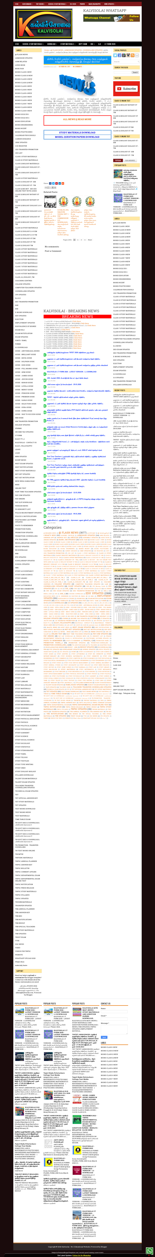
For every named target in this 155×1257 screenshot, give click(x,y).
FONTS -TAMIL (94, 601)
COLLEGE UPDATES (62, 584)
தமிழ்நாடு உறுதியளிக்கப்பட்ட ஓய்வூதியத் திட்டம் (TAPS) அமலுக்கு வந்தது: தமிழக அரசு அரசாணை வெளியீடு (126, 542)
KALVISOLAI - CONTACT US (83, 623)
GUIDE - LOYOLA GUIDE (51, 612)
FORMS (103, 601)
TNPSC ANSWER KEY (68, 702)
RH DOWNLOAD (103, 647)
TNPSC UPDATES (79, 709)
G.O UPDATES (73, 603)
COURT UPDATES (75, 586)
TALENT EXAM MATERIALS (103, 682)
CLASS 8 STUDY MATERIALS (76, 575)
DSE (56, 594)
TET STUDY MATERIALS (102, 689)
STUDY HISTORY (49, 667)
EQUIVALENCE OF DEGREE (66, 598)
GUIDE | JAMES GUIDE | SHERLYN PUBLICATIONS (89, 1097)
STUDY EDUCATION (103, 658)
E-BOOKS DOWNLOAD (76, 594)
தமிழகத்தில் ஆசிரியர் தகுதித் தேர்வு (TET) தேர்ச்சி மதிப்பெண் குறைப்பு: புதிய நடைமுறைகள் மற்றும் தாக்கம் (126, 455)
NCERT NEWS (65, 627)
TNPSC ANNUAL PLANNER (26, 861)
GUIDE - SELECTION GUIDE (68, 614)
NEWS (56, 632)
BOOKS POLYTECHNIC (101, 549)
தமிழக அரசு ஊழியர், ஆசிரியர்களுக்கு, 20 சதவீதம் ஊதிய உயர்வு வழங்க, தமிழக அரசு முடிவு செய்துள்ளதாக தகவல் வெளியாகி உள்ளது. (90, 218)
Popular (118, 160)
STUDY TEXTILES (68, 680)
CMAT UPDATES (94, 582)
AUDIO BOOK (105, 537)
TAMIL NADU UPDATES (75, 685)
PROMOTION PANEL (102, 640)
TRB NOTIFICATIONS (55, 714)
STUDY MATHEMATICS (86, 669)
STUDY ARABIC (49, 654)
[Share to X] (50, 187)
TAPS (109, 685)
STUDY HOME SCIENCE (64, 667)
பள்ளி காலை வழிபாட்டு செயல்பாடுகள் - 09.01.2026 (64, 514)
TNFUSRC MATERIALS (90, 700)
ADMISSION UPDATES (73, 50)
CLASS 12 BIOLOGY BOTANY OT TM (90, 562)
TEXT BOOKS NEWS (89, 691)
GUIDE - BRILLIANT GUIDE (25, 354)
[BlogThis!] (48, 187)
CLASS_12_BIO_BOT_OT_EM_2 (96, 577)
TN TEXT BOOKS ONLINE (62, 700)
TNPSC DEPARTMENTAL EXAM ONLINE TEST (90, 705)
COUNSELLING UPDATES (92, 50)
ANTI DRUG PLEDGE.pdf (59, 1141)
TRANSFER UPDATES (59, 711)
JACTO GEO (48, 620)
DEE (47, 591)
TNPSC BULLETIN (84, 702)
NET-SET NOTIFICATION (92, 629)
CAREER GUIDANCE (71, 551)
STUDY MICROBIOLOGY (75, 671)
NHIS (86, 632)
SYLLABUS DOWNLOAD (84, 682)
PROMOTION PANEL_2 (53, 643)
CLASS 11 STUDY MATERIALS (73, 557)
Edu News (117, 661)
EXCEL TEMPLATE (61, 601)
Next (90, 240)
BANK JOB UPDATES (67, 540)
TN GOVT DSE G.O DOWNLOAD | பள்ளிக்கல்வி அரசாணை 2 (62, 696)
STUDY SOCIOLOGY (67, 678)
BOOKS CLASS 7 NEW (23, 104)
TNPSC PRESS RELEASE (74, 707)
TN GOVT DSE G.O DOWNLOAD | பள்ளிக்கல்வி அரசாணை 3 (27, 835)
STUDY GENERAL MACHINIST (100, 663)
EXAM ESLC (81, 598)
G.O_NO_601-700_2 (64, 605)
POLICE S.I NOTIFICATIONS (74, 638)
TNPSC (116, 683)
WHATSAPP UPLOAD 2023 (91, 718)
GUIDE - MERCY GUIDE (67, 612)
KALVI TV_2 (47, 623)
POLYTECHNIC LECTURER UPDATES (97, 638)
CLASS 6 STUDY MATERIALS (102, 573)
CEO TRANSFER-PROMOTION (54, 553)
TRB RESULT (73, 714)
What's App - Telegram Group (124, 693)
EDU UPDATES (94, 593)
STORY (73, 652)
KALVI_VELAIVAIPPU (62, 623)
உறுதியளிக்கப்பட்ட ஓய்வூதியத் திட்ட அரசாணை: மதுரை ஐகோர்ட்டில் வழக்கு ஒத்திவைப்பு (76, 520)
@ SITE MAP (91, 533)
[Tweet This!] (53, 183)
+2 (114, 676)
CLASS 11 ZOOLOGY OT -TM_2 (68, 560)
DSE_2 (62, 594)
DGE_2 (106, 591)
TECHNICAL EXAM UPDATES (55, 689)
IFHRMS (65, 618)
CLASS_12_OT (103, 580)
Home (16, 4)
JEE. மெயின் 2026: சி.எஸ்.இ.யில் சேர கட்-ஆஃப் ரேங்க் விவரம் (67, 378)
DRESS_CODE (48, 594)
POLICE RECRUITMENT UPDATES (28, 513)
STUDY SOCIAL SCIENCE (51, 678)
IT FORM (93, 618)
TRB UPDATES (60, 716)
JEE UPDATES (98, 620)
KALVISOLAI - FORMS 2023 (60, 1159)
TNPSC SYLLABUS (62, 709)
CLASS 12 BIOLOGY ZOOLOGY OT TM (69, 566)
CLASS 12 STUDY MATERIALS (93, 566)
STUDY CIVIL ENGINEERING (26, 605)
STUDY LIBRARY (104, 667)
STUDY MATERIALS (68, 669)
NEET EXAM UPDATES (82, 627)
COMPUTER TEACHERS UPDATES (87, 584)
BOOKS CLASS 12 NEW (80, 542)
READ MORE (84, 119)
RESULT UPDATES (87, 647)
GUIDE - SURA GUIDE (86, 614)
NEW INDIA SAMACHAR (25, 481)
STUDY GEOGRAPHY (70, 665)
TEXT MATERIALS (103, 691)
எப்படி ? (104, 718)
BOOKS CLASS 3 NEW (23, 90)
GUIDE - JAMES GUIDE (70, 609)
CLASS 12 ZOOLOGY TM (67, 571)
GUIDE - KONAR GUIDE (102, 609)
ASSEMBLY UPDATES (90, 537)
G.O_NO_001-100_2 (88, 603)
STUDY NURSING (90, 671)
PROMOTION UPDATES (77, 643)
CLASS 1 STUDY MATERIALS (86, 553)
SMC (55, 652)
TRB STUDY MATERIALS (24, 930)
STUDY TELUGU (55, 680)
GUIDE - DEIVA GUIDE (56, 607)
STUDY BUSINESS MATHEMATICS (72, 656)
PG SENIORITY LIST (96, 636)
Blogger (29, 995)
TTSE (85, 716)
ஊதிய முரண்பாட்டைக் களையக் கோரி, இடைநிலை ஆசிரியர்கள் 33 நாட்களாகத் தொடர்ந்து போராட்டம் (126, 462)
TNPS (102, 700)
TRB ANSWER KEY (96, 711)
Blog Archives (130, 160)
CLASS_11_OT (75, 577)
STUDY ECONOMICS (89, 658)
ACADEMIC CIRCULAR (67, 535)
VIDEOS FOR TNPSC (56, 718)
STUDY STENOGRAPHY (97, 678)
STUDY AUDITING (62, 654)
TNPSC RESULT (91, 707)
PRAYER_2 (87, 640)
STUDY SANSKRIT (90, 676)
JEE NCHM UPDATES (84, 620)
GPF (74, 605)
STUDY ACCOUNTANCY (86, 652)
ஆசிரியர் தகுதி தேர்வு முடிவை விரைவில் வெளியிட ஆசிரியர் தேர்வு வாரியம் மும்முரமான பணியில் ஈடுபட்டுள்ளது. (28, 1099)
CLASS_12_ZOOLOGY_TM (76, 582)
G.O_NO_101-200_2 (103, 603)
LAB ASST (70, 625)
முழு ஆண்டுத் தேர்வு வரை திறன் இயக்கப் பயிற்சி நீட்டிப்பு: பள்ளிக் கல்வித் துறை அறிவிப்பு (76, 435)
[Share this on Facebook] (50, 183)
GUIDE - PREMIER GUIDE (102, 612)
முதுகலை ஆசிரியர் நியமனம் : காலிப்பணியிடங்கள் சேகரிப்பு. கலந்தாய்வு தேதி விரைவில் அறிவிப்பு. (79, 391)
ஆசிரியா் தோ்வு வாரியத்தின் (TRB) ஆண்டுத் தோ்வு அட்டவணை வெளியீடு (71, 473)
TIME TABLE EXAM (59, 694)
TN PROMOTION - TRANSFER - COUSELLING (27, 846)
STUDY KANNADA (80, 667)
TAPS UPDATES (51, 687)
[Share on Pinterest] (56, 183)
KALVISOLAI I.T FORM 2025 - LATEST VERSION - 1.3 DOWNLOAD (132, 197)
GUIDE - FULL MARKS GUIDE (26, 368)
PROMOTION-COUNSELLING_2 (56, 645)
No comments (77, 66)
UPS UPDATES (104, 716)
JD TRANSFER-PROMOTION (65, 620)
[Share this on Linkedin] (59, 183)
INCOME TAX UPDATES (79, 618)
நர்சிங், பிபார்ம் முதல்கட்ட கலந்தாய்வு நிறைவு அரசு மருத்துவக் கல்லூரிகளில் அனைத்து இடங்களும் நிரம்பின (77, 60)
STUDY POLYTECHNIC (58, 676)
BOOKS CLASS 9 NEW (74, 546)
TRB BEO (108, 711)
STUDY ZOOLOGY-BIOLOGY (25, 771)
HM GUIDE (71, 616)
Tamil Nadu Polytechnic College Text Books (25, 1145)
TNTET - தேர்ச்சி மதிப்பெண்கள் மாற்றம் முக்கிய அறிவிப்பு (66, 397)
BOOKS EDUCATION (50, 549)
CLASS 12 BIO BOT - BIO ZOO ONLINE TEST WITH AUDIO (26, 190)
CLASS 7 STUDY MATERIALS (55, 575)
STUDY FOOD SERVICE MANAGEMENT (76, 663)
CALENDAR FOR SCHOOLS (53, 551)
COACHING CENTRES (23, 281)
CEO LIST (71, 553)
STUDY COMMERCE (60, 658)
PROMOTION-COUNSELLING (99, 643)
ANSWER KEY (62, 537)
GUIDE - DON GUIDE (89, 607)
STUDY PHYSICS (92, 674)
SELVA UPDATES (104, 649)
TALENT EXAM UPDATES (54, 685)
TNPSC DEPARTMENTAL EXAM (58, 705)
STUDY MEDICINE (60, 671)
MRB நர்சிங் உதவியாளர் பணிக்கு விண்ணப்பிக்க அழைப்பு (65, 486)
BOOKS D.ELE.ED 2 (103, 546)
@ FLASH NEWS (57, 50)
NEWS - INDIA (65, 632)
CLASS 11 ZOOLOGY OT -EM (94, 557)
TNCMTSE (77, 700)
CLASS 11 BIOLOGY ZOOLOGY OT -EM (91, 555)
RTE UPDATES (54, 649)
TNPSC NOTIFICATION (53, 707)
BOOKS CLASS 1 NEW (97, 540)
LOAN (84, 625)
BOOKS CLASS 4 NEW (61, 544)
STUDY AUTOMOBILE (78, 654)
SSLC (115, 669)
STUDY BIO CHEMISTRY (95, 654)
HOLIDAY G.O (104, 616)
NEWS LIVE (78, 632)
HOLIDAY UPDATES (51, 618)
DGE (99, 591)
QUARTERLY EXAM (105, 645)
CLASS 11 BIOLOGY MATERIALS (66, 555)
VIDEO (46, 718)
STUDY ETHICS (56, 663)
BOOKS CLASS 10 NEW (24, 75)
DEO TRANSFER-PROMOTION (83, 591)
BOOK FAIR (83, 540)
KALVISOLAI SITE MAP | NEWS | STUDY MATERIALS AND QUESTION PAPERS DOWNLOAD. (90, 1013)
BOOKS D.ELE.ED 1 (89, 546)
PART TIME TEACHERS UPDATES (78, 634)
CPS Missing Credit (98, 586)
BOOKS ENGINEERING (68, 549)
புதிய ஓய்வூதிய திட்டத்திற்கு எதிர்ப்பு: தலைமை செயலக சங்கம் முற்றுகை (70, 507)
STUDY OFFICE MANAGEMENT (53, 674)
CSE (61, 588)
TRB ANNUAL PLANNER (78, 711)
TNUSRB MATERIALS (98, 709)
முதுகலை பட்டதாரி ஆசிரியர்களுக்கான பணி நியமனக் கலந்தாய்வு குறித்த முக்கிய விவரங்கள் (77, 365)
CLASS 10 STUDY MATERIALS (26, 160)
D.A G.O (98, 588)
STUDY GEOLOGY (85, 665)
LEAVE (78, 625)
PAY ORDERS (49, 636)
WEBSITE (68, 718)
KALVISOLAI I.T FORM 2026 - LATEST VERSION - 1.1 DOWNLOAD (71, 372)
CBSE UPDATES (85, 551)
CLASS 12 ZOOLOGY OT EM (94, 568)
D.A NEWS (107, 588)
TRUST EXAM (75, 716)
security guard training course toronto (91, 1252)
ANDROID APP (49, 537)
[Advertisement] (77, 163)
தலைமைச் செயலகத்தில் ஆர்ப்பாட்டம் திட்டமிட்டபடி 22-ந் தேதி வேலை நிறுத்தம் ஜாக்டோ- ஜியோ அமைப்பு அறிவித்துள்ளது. (50, 217)
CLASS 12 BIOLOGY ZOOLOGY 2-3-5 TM (82, 564)
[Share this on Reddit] (63, 183)
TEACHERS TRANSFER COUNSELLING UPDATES (92, 687)
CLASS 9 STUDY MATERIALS (99, 575)
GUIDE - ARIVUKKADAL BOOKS (87, 605)
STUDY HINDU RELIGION (101, 665)
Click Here (76, 321)
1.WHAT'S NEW (50, 535)
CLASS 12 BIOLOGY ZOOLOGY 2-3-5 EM (28, 206)
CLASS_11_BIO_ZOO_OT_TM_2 (54, 577)
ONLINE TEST (56, 634)
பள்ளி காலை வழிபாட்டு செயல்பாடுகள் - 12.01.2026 (64, 492)
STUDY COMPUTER (74, 658)
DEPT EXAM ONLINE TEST (123, 690)
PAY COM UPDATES (100, 634)
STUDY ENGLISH (21, 637)
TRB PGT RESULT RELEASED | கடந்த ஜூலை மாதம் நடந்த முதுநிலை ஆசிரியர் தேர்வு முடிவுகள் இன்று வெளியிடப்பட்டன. (27, 1177)
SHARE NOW (48, 652)
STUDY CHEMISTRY (92, 656)
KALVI (107, 620)
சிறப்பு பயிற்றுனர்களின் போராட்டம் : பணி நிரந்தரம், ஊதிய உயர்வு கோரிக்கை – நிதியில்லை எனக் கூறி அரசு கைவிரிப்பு (126, 485)
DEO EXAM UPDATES (61, 591)
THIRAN (46, 694)
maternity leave (93, 625)
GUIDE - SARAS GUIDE (51, 614)
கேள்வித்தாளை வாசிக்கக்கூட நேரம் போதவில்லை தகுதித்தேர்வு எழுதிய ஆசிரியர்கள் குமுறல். (83, 1061)
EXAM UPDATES (21, 337)
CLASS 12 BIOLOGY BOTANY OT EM (65, 562)
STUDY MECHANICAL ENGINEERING (23, 696)
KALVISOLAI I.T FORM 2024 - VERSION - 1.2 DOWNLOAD (89, 1169)
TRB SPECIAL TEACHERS (90, 714)
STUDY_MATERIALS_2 (67, 682)
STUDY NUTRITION (103, 671)
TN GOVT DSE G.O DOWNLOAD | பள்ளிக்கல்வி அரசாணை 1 (91, 694)
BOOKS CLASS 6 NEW (93, 544)
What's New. (77, 718)
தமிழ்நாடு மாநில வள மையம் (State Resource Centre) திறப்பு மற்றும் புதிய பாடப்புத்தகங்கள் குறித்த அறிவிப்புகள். (126, 470)
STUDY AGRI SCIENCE (102, 652)
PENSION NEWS (81, 636)
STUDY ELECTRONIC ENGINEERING (78, 660)
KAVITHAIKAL (59, 625)
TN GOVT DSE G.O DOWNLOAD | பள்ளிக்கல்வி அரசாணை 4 (71, 698)
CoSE (106, 584)
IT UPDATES (105, 618)
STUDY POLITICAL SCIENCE (26, 726)
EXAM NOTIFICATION (95, 598)
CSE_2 (67, 588)
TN (71, 694)
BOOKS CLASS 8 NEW (57, 546)
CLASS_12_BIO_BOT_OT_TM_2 (54, 580)
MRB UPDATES (106, 625)
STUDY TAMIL (20, 754)
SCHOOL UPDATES (89, 649)
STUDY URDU (99, 680)
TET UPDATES (51, 691)
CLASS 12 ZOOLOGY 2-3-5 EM (26, 231)
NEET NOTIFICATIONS (102, 627)
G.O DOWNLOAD (57, 603)
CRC (56, 588)
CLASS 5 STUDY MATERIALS (82, 573)
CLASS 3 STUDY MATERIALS (26, 252)
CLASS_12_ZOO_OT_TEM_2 (53, 582)
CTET (75, 588)
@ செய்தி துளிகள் (103, 533)
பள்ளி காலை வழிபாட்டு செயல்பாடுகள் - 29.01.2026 (64, 384)
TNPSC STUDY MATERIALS (25, 891)
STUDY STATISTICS (82, 678)
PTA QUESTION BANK (78, 645)
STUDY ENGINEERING (98, 660)
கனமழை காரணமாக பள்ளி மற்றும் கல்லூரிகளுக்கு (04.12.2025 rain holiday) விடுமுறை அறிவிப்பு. (131, 175)
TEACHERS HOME (64, 687)
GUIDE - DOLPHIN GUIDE (73, 607)
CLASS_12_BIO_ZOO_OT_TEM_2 (82, 580)
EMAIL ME (84, 596)
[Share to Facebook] (53, 187)
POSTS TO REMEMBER (53, 640)
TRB (114, 679)
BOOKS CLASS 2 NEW (97, 542)
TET (68, 689)
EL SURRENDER (63, 596)
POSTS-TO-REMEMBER (73, 640)
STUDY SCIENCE (104, 676)
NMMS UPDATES (97, 632)
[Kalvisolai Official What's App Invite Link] (149, 1251)
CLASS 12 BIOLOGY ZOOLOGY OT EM (27, 218)
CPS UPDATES (20, 295)
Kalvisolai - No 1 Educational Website (76, 1247)
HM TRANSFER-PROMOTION (87, 616)
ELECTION (75, 596)
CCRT (107, 551)
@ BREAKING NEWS (50, 533)
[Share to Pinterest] (55, 187)
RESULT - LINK (72, 647)
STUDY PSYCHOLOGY (75, 676)
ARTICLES (74, 537)
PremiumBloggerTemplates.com (68, 1252)
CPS (87, 586)
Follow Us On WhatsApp (82, 1255)
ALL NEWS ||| (70, 119)
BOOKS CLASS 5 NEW (77, 544)
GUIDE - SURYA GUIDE (102, 614)
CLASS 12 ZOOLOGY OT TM (25, 242)
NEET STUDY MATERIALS (53, 629)
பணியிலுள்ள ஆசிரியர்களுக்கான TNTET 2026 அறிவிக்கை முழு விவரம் (70, 352)
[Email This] (46, 187)
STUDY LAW (92, 667)
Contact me (19, 980)
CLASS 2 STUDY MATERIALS (87, 571)
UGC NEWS (93, 716)
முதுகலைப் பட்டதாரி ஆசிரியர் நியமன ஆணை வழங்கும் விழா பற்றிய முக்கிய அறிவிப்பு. (75, 403)
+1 (114, 672)
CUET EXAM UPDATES (87, 588)
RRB (45, 649)
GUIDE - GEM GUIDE (56, 609)
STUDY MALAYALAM (50, 669)
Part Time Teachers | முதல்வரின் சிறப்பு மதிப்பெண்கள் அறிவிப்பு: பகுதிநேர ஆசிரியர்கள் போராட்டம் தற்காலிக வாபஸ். (126, 501)
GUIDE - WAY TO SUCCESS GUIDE (54, 616)
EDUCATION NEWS (49, 596)
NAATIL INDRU (52, 627)
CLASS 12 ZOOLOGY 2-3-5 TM (72, 568)
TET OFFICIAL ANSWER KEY (82, 689)
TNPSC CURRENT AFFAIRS (101, 702)
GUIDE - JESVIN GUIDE (86, 609)
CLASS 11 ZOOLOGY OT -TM (25, 185)
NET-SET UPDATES (72, 629)
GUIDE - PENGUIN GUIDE (84, 612)
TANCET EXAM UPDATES (96, 685)
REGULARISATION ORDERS (55, 647)
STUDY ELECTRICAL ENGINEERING (54, 660)
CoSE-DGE (117, 665)
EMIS (92, 596)
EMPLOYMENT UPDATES (25, 323)
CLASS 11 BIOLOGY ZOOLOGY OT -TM (28, 173)
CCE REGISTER (98, 551)
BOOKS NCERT (84, 549)
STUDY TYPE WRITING (85, 680)
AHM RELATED (104, 535)
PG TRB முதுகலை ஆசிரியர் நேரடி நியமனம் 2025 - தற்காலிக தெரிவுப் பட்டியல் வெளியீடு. (76, 480)
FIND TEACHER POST (78, 601)
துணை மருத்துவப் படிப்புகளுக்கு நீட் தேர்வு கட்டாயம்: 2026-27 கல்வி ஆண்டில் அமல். (74, 450)
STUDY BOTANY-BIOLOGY (25, 592)
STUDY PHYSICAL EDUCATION (74, 674)
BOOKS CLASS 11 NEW (63, 542)
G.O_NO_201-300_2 (50, 605)
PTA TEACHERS (92, 645)
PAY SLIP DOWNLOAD (65, 636)
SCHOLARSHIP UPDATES (71, 649)
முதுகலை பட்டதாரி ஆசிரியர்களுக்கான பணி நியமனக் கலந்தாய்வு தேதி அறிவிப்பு (73, 359)
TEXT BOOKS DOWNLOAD (70, 691)
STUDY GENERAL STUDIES (52, 665)
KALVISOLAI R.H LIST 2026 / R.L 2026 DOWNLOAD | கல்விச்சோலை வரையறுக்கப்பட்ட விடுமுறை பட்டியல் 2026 (33, 1112)
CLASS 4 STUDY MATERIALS (62, 573)
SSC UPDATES (64, 652)
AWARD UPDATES (50, 540)
